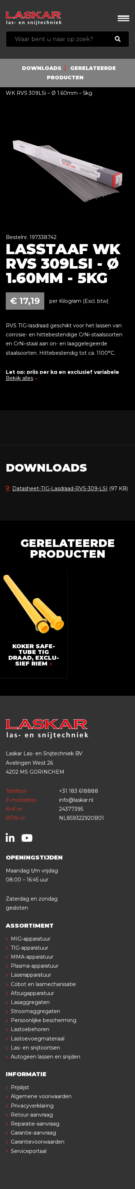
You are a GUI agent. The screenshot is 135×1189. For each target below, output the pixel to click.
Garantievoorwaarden (37, 1142)
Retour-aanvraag (32, 1114)
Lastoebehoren (30, 1029)
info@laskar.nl (76, 800)
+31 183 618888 (78, 791)
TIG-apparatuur (29, 948)
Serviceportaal (28, 1151)
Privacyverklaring (32, 1105)
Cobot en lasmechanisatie (43, 984)
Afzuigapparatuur (32, 993)
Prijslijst (20, 1087)
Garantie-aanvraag (33, 1133)
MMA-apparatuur (32, 957)
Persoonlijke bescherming (43, 1020)
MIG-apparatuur (30, 939)
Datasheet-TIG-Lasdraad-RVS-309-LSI (60, 488)
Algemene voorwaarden (41, 1096)
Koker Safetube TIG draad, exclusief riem (33, 655)
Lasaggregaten (30, 1002)
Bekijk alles (19, 378)
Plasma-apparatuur (34, 966)
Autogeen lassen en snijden (45, 1056)
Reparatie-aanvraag (35, 1124)
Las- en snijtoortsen (35, 1047)
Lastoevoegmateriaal (37, 1038)
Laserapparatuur (31, 975)
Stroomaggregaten (35, 1011)
